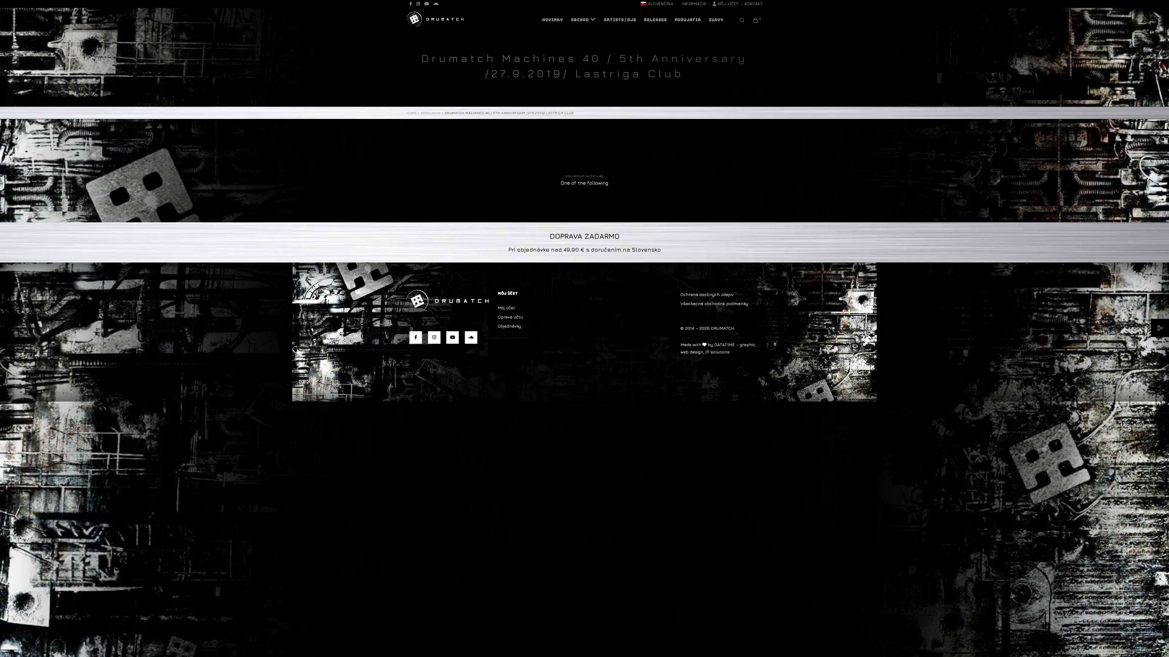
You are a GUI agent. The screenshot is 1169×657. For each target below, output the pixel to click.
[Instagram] (418, 4)
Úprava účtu (510, 316)
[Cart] (752, 20)
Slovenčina (660, 3)
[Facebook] (410, 4)
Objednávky (509, 325)
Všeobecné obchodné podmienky (714, 303)
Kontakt (754, 3)
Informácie (694, 3)
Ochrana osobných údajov (707, 294)
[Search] (738, 20)
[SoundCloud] (436, 4)
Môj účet (728, 3)
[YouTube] (426, 4)
